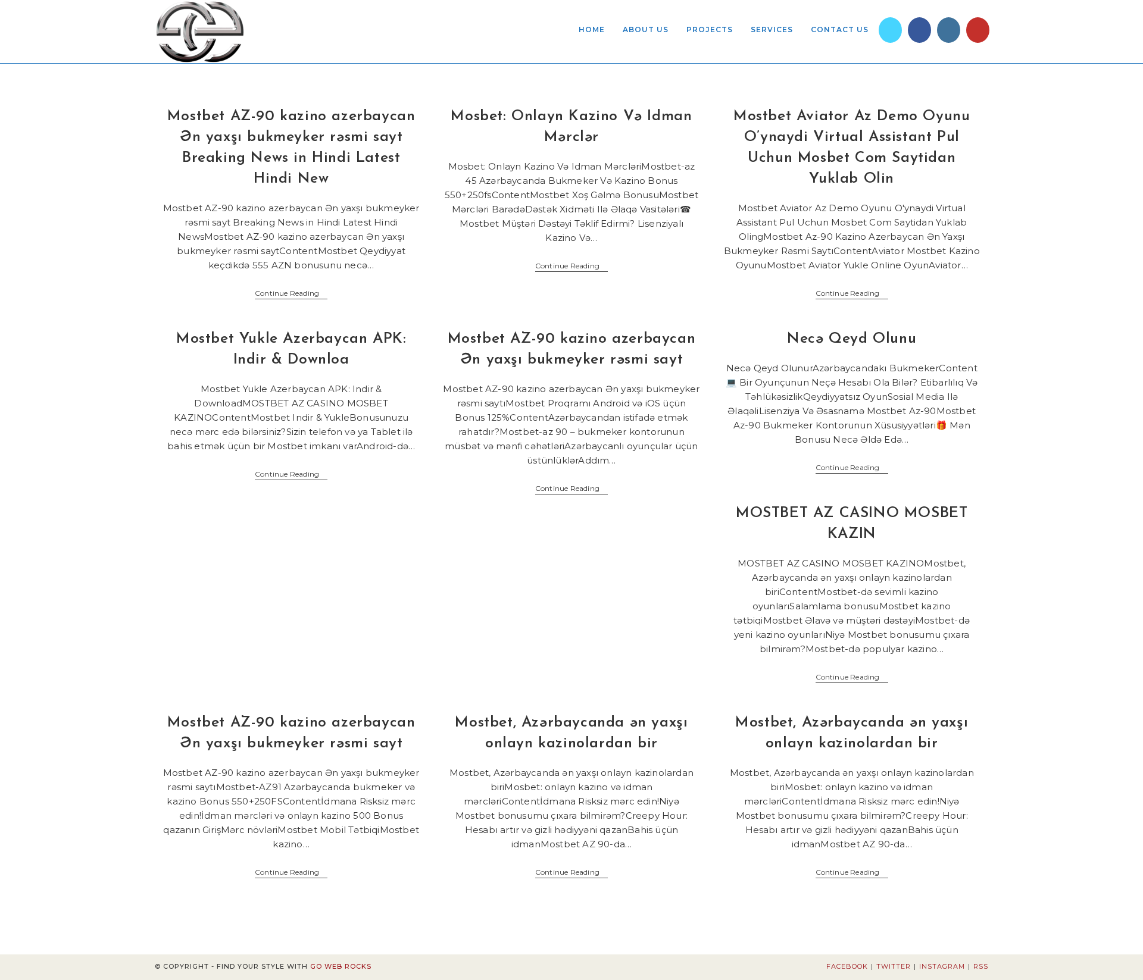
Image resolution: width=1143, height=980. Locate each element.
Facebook (847, 966)
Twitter (893, 966)
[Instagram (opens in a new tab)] (948, 30)
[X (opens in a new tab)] (890, 30)
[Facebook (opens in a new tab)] (919, 30)
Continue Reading (291, 294)
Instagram (942, 966)
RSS (980, 966)
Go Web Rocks (340, 966)
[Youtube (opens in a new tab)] (977, 30)
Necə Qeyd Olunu (851, 338)
